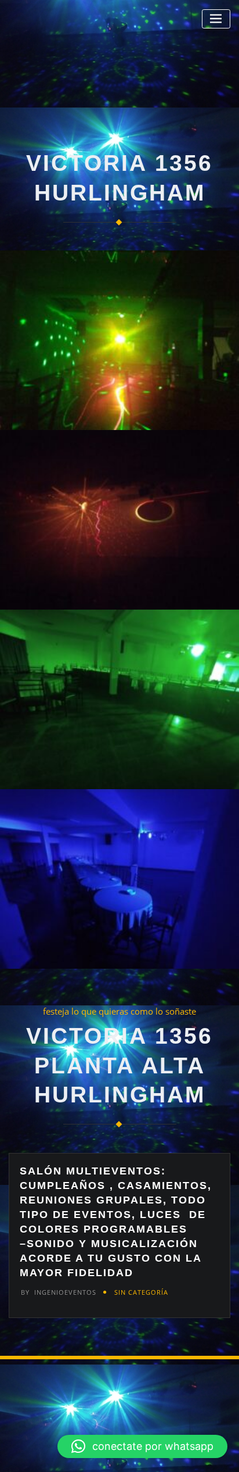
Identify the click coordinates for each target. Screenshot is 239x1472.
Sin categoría (141, 1292)
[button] (142, 1446)
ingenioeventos (58, 1292)
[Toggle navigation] (216, 18)
